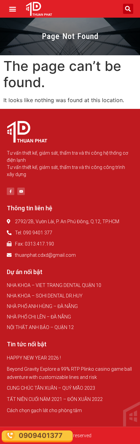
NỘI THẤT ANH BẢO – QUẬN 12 (40, 327)
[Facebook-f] (10, 191)
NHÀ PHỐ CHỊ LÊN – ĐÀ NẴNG (39, 317)
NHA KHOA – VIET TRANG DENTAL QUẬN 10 (54, 285)
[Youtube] (21, 191)
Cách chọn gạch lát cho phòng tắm (44, 410)
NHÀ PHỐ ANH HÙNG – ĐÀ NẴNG (42, 306)
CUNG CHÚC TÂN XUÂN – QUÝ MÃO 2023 (51, 388)
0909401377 (41, 435)
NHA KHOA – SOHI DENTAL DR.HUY (45, 295)
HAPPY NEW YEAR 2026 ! (34, 358)
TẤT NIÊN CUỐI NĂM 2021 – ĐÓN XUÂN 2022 (55, 399)
